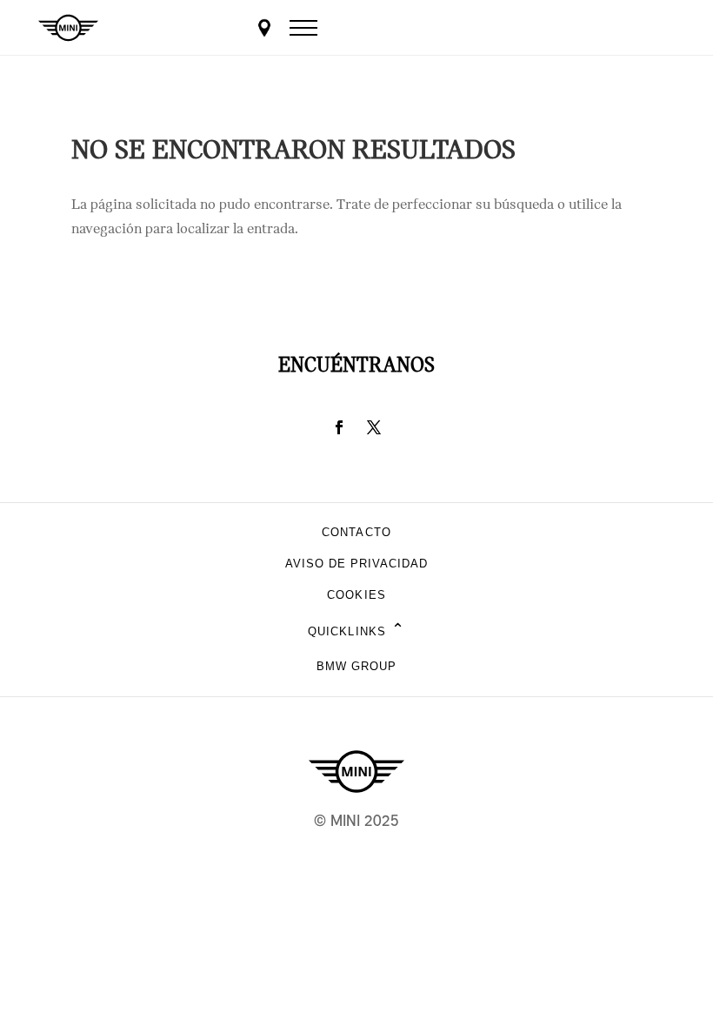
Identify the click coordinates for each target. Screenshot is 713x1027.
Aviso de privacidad (357, 563)
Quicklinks (356, 630)
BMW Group (356, 666)
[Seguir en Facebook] (339, 427)
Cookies (356, 594)
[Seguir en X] (374, 427)
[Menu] (303, 28)
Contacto (356, 532)
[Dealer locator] (264, 27)
